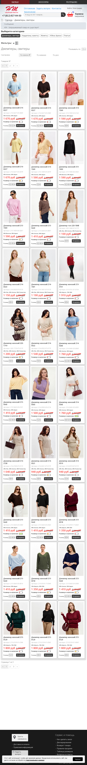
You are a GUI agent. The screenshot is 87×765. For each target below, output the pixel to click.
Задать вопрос (43, 8)
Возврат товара (63, 745)
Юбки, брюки (55, 35)
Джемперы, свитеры (11, 35)
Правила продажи (64, 748)
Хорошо (78, 759)
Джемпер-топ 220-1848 (69, 225)
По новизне (24, 55)
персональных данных (35, 760)
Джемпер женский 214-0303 (41, 403)
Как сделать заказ (64, 739)
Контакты (56, 8)
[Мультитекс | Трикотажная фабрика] (11, 10)
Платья (67, 35)
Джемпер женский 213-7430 (13, 226)
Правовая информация (23, 747)
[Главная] (2, 20)
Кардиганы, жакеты (30, 35)
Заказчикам (29, 12)
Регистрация (77, 8)
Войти (69, 8)
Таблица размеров (65, 751)
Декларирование (64, 742)
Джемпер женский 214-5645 (69, 403)
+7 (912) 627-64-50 (11, 16)
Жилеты (44, 35)
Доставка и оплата (21, 744)
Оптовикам (29, 8)
